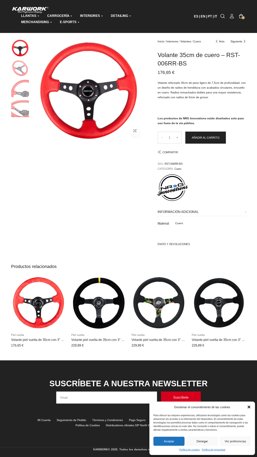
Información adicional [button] (178, 212)
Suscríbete (181, 397)
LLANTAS (29, 15)
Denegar (202, 441)
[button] (249, 407)
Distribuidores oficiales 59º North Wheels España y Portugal (144, 425)
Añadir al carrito (205, 137)
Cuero (197, 41)
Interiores (172, 41)
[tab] (202, 212)
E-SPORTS (68, 22)
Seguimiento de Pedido (71, 420)
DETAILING (120, 15)
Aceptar (169, 441)
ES (196, 16)
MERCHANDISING (35, 22)
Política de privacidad (213, 449)
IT (215, 16)
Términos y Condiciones (107, 420)
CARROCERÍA (58, 15)
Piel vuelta (17, 334)
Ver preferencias (235, 441)
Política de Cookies (87, 425)
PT (210, 16)
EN (203, 16)
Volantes (185, 41)
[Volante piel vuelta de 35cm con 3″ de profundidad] (38, 303)
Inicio (161, 41)
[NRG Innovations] (173, 187)
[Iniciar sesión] (232, 16)
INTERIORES (90, 15)
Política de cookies (189, 449)
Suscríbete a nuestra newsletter (128, 383)
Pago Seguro (137, 420)
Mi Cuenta (44, 420)
